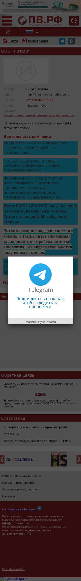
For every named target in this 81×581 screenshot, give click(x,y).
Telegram (40, 289)
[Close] (73, 256)
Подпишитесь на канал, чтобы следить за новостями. (40, 302)
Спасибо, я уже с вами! (40, 322)
